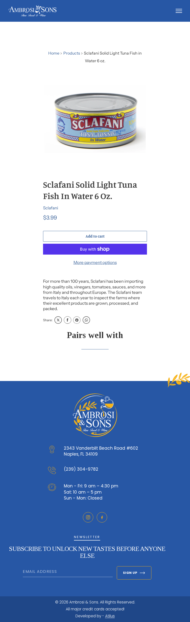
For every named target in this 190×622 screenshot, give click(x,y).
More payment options (95, 262)
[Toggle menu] (178, 10)
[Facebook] (102, 517)
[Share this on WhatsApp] (86, 320)
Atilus (110, 616)
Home (53, 53)
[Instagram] (88, 517)
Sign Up (130, 573)
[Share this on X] (58, 320)
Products (71, 53)
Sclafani (50, 207)
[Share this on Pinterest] (77, 320)
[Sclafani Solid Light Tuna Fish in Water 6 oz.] (95, 119)
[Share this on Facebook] (67, 320)
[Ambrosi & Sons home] (32, 11)
